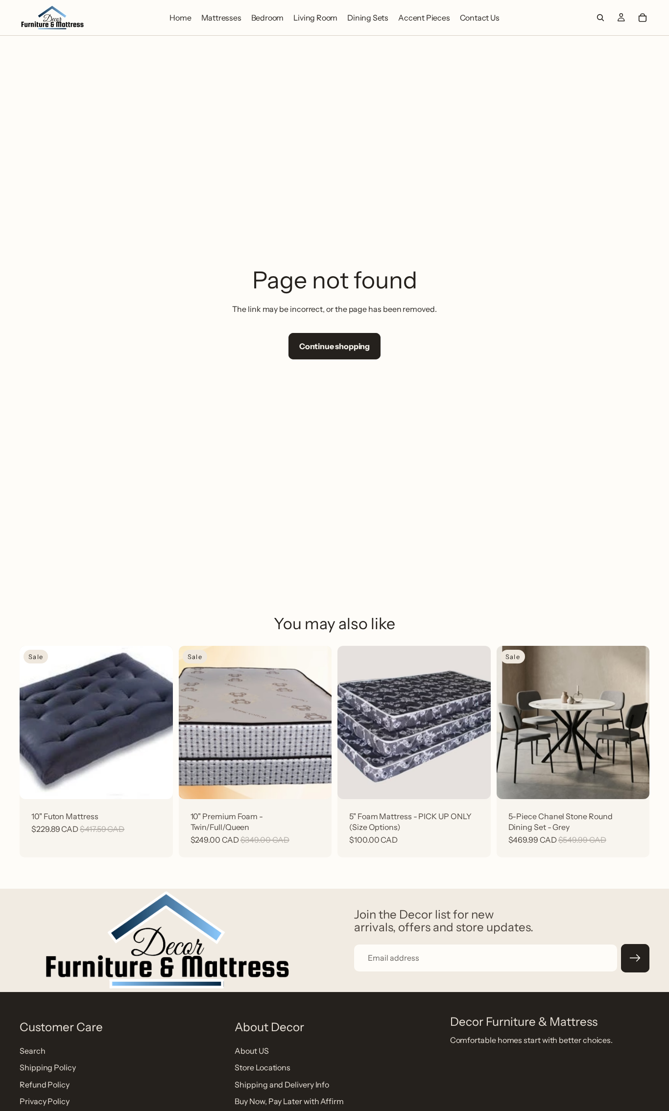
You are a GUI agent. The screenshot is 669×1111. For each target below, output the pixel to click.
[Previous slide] (511, 722)
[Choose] (316, 781)
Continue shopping (334, 346)
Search (33, 1050)
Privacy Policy (45, 1101)
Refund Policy (45, 1084)
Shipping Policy (48, 1067)
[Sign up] (635, 958)
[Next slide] (634, 722)
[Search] (600, 17)
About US (251, 1050)
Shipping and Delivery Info (282, 1084)
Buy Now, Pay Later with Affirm (289, 1101)
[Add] (158, 781)
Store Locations (262, 1067)
